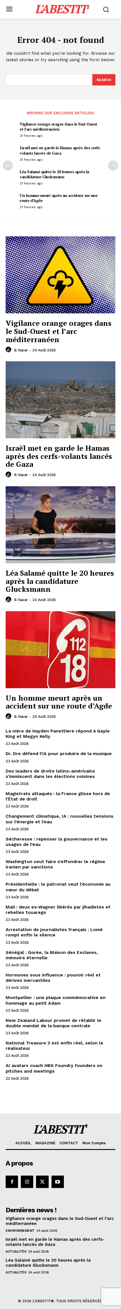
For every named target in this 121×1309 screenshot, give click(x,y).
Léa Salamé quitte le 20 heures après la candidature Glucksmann (54, 174)
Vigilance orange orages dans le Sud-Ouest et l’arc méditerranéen (58, 126)
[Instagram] (27, 1182)
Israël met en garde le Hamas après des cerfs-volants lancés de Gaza (60, 150)
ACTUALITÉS (16, 1251)
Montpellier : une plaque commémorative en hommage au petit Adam (56, 1000)
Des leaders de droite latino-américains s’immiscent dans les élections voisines (50, 773)
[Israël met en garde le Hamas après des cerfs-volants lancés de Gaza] (60, 399)
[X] (42, 1182)
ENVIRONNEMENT (20, 1231)
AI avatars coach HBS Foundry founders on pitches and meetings (54, 1068)
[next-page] (113, 165)
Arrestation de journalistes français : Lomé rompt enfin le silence (54, 932)
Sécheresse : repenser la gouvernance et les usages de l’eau (56, 841)
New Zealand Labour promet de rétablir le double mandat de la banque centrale (53, 1023)
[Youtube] (57, 1182)
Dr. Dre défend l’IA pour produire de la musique (59, 753)
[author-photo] (9, 350)
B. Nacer (21, 350)
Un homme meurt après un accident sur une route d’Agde (58, 198)
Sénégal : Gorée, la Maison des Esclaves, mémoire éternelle (52, 955)
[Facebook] (12, 1182)
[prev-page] (8, 165)
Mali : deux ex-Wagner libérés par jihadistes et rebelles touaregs (58, 909)
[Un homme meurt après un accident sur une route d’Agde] (60, 649)
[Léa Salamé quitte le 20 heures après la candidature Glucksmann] (60, 524)
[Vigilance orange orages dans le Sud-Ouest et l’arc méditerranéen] (60, 274)
